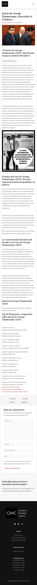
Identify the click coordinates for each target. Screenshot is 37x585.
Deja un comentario (7, 22)
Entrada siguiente (25, 399)
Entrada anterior (11, 399)
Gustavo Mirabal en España (18, 540)
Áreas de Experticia (18, 551)
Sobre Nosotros (18, 535)
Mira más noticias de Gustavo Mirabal (12, 389)
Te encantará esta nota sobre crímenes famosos (15, 392)
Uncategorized (17, 22)
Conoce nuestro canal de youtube (11, 387)
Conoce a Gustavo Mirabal (18, 537)
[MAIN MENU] (33, 4)
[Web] (18, 456)
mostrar (14, 61)
